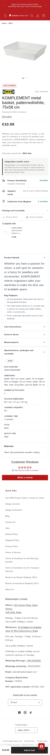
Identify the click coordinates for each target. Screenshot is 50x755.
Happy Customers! (13, 510)
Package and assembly (25, 210)
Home (4, 23)
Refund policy (30, 741)
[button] (5, 16)
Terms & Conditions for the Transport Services (22, 569)
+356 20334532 (33, 660)
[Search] (32, 16)
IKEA (11, 23)
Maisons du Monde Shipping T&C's (21, 577)
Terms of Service (13, 552)
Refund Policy (11, 534)
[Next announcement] (45, 5)
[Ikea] (11, 92)
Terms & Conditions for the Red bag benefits (21, 560)
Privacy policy (42, 741)
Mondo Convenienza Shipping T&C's (22, 583)
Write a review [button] (25, 477)
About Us (9, 589)
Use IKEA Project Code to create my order (24, 498)
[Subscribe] (39, 702)
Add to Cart (29, 750)
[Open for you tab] (41, 746)
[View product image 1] (25, 51)
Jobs (7, 528)
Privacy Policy (11, 546)
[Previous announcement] (5, 5)
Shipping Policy (12, 540)
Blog (7, 516)
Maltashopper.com (15, 741)
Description (7, 117)
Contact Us (10, 522)
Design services (12, 504)
